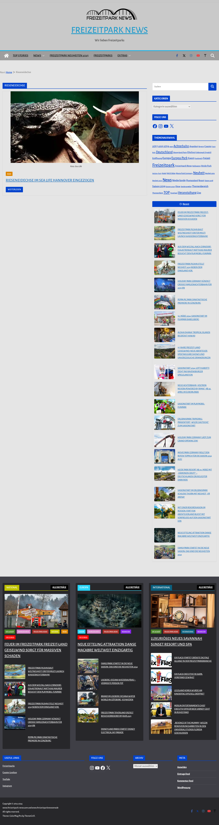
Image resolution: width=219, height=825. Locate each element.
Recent (186, 204)
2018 (160, 146)
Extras (122, 55)
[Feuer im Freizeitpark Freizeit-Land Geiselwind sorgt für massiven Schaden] (164, 216)
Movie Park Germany (184, 173)
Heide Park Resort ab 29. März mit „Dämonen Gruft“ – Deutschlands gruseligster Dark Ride (195, 475)
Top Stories (20, 55)
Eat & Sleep (10, 631)
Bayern (201, 146)
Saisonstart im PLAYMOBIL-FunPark (191, 405)
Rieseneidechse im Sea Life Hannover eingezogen (50, 180)
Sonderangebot (186, 186)
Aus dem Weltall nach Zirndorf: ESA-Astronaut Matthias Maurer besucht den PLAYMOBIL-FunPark (195, 250)
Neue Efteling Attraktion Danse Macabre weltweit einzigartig (194, 534)
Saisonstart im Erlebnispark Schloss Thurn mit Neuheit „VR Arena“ (194, 493)
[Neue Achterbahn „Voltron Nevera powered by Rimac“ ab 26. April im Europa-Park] (164, 389)
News (37, 55)
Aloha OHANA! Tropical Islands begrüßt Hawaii (194, 334)
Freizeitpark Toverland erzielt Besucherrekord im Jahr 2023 (117, 714)
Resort (201, 180)
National (54, 631)
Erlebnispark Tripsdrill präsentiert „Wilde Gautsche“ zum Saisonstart (193, 422)
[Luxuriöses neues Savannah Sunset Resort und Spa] (183, 611)
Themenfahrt (157, 193)
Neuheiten (126, 631)
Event (191, 158)
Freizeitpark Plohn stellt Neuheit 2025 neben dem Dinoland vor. (191, 267)
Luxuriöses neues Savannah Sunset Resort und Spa (176, 641)
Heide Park (206, 166)
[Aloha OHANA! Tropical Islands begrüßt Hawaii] (164, 335)
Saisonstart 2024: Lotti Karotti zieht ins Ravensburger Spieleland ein (193, 371)
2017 (155, 146)
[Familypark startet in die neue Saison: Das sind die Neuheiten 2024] (164, 551)
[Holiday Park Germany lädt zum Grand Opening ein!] (164, 440)
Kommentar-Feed (185, 781)
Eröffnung (157, 158)
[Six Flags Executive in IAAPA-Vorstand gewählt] (161, 676)
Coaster (208, 146)
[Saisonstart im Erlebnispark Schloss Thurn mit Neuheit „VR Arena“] (164, 494)
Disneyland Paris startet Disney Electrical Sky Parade (118, 731)
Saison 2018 (209, 181)
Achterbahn (181, 146)
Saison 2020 (170, 186)
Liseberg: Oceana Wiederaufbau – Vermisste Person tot (118, 681)
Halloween (196, 166)
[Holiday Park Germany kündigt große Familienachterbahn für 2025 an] (164, 285)
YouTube (6, 779)
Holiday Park (156, 173)
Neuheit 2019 (210, 173)
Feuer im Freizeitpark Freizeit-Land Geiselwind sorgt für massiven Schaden (193, 215)
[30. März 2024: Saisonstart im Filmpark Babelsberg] (164, 318)
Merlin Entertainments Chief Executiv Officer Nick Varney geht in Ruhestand (192, 709)
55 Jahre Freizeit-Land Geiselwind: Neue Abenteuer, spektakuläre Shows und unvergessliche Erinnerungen (194, 352)
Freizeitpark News (109, 30)
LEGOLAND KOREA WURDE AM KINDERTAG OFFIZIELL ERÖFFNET (189, 692)
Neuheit (199, 173)
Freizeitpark (163, 165)
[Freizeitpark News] (6, 55)
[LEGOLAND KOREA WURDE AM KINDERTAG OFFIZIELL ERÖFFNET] (161, 693)
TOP (167, 192)
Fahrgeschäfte (23, 631)
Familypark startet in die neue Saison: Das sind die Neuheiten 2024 (194, 551)
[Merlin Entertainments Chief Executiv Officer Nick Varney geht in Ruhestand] (161, 709)
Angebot (194, 146)
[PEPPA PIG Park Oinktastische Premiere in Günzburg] (164, 302)
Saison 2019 (158, 186)
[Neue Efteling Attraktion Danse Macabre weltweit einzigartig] (164, 535)
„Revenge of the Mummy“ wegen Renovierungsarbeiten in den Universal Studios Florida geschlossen (190, 728)
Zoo (199, 192)
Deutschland (164, 152)
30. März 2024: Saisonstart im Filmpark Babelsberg (192, 318)
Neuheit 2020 (157, 181)
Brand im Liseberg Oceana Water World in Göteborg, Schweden (118, 698)
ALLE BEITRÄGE (59, 587)
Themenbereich (200, 186)
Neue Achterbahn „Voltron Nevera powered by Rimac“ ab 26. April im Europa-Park (194, 388)
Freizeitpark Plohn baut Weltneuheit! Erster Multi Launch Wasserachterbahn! (193, 232)
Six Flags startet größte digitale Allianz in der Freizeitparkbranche (193, 659)
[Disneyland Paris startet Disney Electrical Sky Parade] (88, 731)
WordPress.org (183, 788)
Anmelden (182, 767)
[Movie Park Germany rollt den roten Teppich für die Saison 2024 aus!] (164, 456)
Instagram (7, 786)
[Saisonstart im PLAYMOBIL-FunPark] (164, 406)
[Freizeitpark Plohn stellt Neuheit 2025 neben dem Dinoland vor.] (164, 267)
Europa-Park (179, 158)
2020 (171, 146)
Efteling (191, 152)
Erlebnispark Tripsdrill (203, 152)
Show (177, 186)
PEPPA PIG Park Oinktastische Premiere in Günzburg (192, 301)
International (187, 631)
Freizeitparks (103, 55)
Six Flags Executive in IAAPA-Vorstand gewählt (188, 676)
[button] (43, 56)
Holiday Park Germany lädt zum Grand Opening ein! (194, 439)
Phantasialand (192, 180)
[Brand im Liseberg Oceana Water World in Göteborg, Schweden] (88, 699)
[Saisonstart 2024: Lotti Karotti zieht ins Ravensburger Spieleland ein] (164, 372)
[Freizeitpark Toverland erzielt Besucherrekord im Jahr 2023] (88, 715)
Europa (166, 158)
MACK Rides (171, 173)
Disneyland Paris (180, 152)
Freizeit (206, 158)
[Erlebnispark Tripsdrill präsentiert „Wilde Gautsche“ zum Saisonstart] (164, 422)
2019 (166, 146)
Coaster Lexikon (10, 772)
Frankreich (198, 158)
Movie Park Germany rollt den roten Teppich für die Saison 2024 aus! (195, 455)
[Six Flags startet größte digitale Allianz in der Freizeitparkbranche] (161, 660)
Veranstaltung (187, 192)
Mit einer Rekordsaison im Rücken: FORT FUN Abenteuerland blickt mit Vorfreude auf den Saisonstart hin (194, 514)
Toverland (173, 193)
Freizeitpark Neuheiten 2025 (69, 55)
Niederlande (179, 180)
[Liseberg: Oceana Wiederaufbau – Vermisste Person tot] (88, 682)
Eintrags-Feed (183, 774)
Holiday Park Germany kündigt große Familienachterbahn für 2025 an (195, 284)
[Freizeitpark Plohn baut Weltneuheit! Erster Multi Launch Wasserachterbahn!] (164, 233)
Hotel (164, 173)
